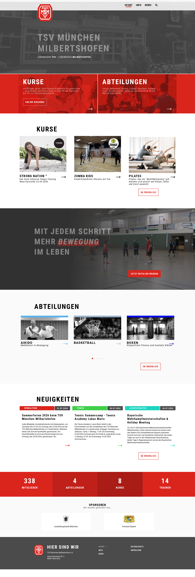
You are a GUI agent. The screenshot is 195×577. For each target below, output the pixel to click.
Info (139, 5)
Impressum (136, 550)
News (148, 5)
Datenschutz (137, 547)
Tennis (80, 408)
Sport (129, 5)
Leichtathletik (138, 408)
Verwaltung (30, 408)
